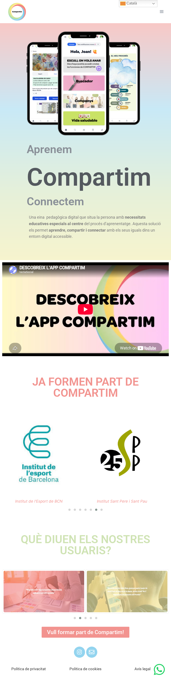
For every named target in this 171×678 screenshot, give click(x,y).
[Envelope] (91, 652)
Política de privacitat (28, 669)
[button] (69, 509)
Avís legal (142, 669)
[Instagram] (79, 652)
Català (131, 3)
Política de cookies (85, 669)
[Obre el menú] (161, 11)
